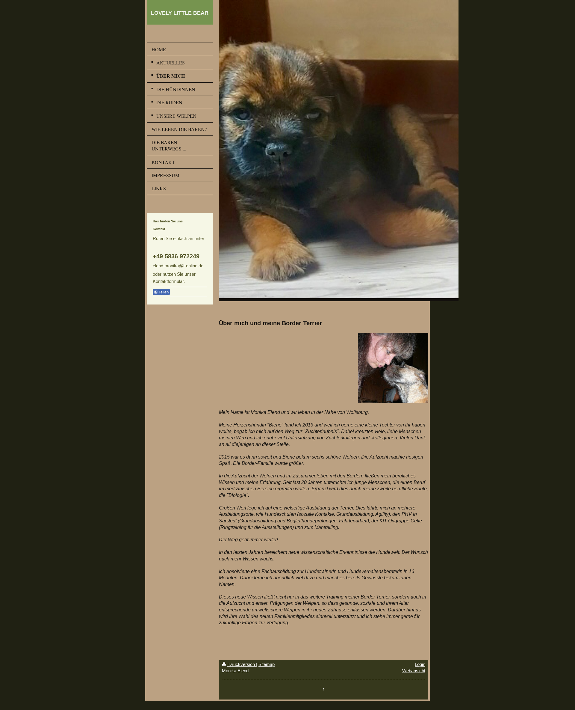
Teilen (163, 292)
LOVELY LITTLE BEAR (179, 13)
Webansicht (413, 670)
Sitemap (266, 664)
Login (420, 664)
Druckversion (241, 664)
